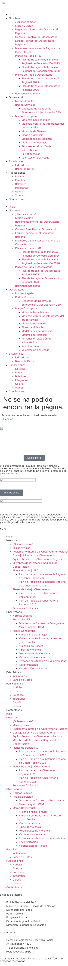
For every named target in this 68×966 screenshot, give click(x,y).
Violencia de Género (34, 131)
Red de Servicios (25, 104)
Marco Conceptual (26, 116)
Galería (19, 191)
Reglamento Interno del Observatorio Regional (40, 551)
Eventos (20, 180)
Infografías (21, 187)
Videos (19, 195)
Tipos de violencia (32, 135)
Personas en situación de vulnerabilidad (42, 660)
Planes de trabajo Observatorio (34, 74)
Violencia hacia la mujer (36, 119)
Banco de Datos (24, 168)
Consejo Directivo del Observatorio (36, 36)
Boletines (20, 184)
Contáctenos (16, 199)
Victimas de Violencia (34, 142)
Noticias (20, 176)
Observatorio (17, 97)
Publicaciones (17, 172)
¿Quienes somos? (25, 21)
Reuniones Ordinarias (27, 93)
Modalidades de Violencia (37, 138)
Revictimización (31, 153)
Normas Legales (24, 101)
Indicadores (22, 165)
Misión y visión (24, 25)
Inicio (12, 14)
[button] (34, 203)
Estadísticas (16, 161)
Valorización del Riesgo (35, 157)
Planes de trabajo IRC (28, 55)
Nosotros (14, 18)
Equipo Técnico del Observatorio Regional (38, 559)
